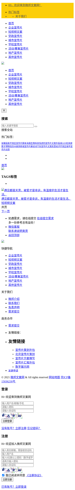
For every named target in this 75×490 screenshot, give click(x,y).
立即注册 (7, 479)
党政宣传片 (15, 36)
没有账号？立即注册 (14, 428)
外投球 (59, 143)
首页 (11, 23)
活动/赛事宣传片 (18, 48)
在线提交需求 (45, 218)
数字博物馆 (6, 146)
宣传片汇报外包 (25, 362)
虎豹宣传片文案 (48, 143)
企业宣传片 (15, 27)
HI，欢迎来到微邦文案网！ (25, 5)
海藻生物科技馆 (34, 143)
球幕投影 (5, 143)
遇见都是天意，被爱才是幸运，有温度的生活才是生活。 (36, 198)
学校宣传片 (15, 44)
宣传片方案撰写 (25, 358)
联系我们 (14, 303)
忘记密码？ (34, 428)
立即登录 (7, 421)
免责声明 (14, 307)
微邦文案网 (17, 377)
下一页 (5, 211)
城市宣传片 (15, 40)
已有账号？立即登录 (14, 486)
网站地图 (54, 377)
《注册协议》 (34, 475)
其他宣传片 (15, 57)
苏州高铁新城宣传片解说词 (24, 146)
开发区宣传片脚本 (18, 143)
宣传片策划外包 (25, 349)
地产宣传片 (15, 52)
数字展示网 (22, 366)
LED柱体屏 (67, 143)
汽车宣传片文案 (44, 146)
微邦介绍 (14, 298)
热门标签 (14, 12)
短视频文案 (15, 31)
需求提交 (14, 311)
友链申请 (13, 370)
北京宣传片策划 (25, 354)
